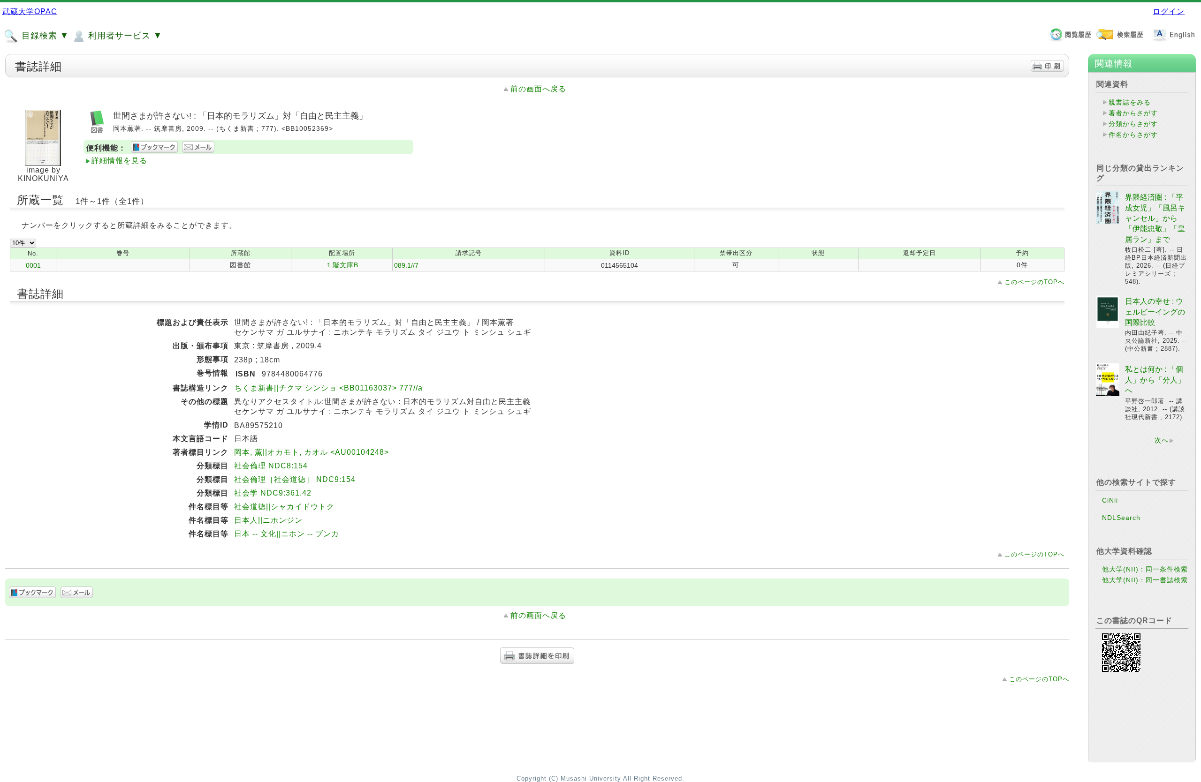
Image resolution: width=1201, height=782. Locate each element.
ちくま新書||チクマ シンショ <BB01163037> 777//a (328, 388)
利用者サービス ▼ (123, 35)
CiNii (1110, 500)
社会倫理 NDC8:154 (271, 466)
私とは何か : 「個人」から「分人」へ (1155, 379)
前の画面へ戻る (538, 89)
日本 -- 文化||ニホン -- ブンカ (286, 534)
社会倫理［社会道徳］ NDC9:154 (295, 479)
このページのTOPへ (1034, 282)
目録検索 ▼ (44, 35)
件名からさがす (1133, 134)
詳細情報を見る (119, 161)
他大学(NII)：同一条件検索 (1145, 569)
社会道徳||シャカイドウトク (284, 507)
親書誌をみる (1130, 102)
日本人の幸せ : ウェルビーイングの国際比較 (1155, 311)
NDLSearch (1121, 517)
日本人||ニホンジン (268, 520)
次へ (1162, 440)
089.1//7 (406, 265)
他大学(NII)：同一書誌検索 (1145, 580)
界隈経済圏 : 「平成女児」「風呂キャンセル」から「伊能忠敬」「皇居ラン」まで (1155, 218)
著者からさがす (1133, 113)
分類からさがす (1133, 124)
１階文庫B (342, 265)
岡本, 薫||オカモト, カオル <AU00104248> (311, 452)
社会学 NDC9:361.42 (273, 493)
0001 (33, 265)
